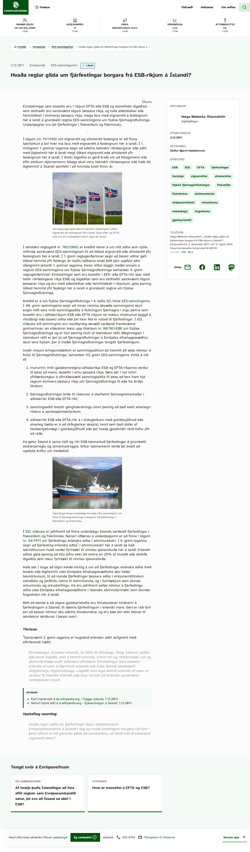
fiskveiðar (224, 185)
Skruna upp (231, 837)
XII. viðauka (35, 531)
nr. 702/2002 (68, 247)
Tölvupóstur (159, 837)
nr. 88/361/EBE (110, 328)
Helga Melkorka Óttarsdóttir (203, 117)
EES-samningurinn (64, 65)
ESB (175, 167)
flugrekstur (202, 211)
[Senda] (187, 267)
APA (183, 252)
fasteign (178, 176)
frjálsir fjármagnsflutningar (191, 185)
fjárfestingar (220, 167)
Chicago (174, 252)
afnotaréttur (223, 176)
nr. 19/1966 (47, 139)
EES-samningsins (136, 301)
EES (187, 167)
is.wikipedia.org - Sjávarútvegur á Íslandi (88, 703)
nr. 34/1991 (32, 540)
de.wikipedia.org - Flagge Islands (80, 699)
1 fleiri (89, 65)
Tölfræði (187, 7)
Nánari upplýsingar (56, 837)
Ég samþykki (83, 837)
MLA (190, 252)
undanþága (180, 211)
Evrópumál (37, 65)
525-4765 (128, 837)
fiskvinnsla (179, 194)
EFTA (200, 167)
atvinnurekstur (205, 194)
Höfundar (207, 7)
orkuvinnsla (210, 202)
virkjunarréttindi (183, 202)
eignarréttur (199, 176)
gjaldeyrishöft (181, 220)
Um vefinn (228, 7)
